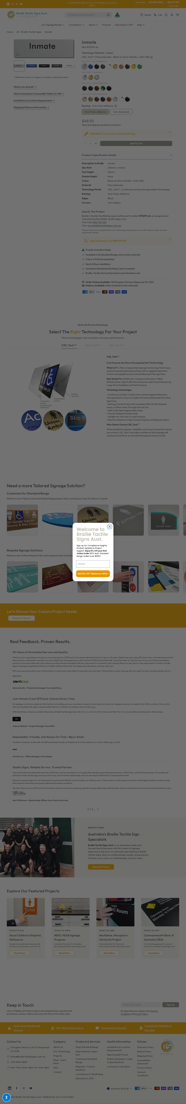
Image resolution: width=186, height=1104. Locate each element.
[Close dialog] (109, 526)
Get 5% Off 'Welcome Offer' (93, 573)
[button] (6, 1097)
